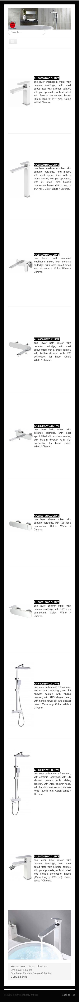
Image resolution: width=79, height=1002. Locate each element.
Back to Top (68, 994)
